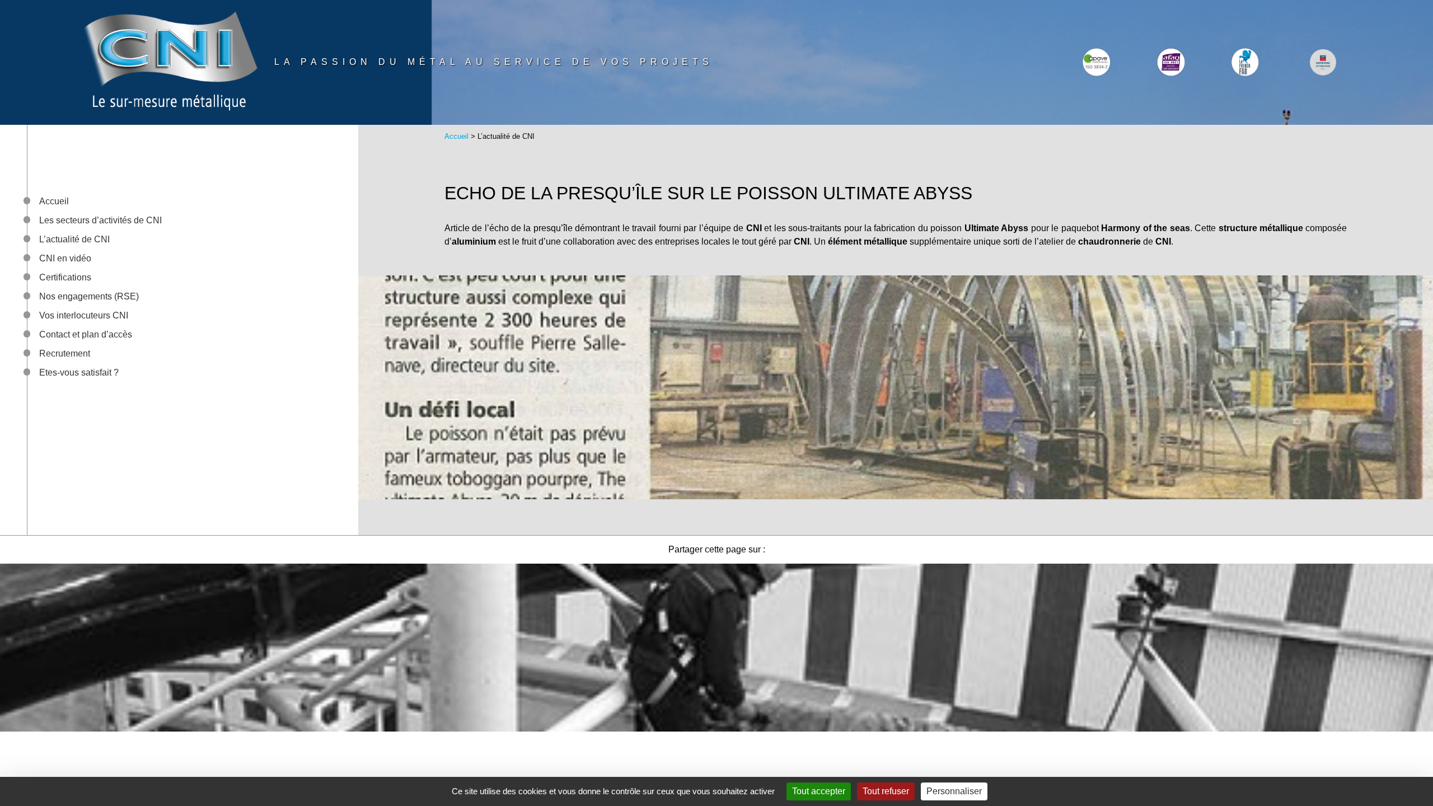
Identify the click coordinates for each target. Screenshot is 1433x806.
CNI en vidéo (65, 258)
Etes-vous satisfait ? (79, 372)
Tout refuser (886, 791)
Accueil (54, 201)
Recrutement (64, 353)
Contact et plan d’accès (85, 334)
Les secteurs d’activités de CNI (100, 220)
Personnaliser (954, 791)
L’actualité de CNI (74, 239)
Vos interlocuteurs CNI (83, 315)
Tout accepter (818, 791)
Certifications (65, 277)
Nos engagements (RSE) (89, 296)
